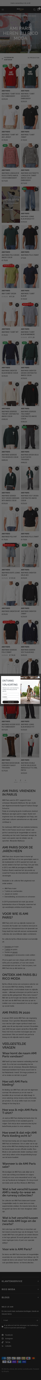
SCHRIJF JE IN (11, 702)
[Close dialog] (39, 677)
